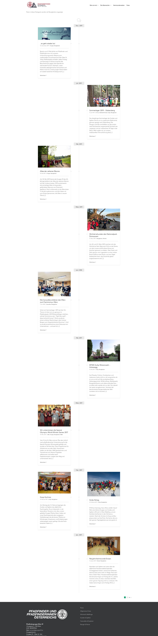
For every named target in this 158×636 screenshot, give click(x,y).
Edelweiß (102, 112)
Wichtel (104, 238)
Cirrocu (97, 112)
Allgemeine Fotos (85, 611)
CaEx (48, 434)
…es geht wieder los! (47, 43)
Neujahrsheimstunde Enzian (100, 559)
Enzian (105, 112)
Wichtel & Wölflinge (86, 614)
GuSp (109, 112)
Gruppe (52, 45)
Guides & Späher (85, 618)
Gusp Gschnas (45, 497)
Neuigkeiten (57, 45)
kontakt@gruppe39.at (36, 630)
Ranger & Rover (85, 624)
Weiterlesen (43, 75)
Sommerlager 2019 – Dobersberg (102, 110)
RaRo (61, 434)
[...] (63, 71)
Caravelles (48, 304)
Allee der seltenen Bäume (50, 171)
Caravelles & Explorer (86, 621)
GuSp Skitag (94, 500)
